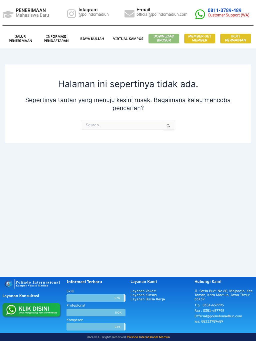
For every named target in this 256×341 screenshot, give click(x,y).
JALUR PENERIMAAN (20, 38)
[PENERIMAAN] (8, 14)
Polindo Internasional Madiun (148, 337)
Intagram (88, 9)
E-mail (143, 9)
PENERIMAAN (31, 10)
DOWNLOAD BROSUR (164, 38)
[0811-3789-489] (200, 14)
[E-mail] (129, 14)
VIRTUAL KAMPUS (128, 38)
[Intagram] (71, 14)
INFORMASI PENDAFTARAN (56, 38)
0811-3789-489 (225, 10)
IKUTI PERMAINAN (235, 38)
